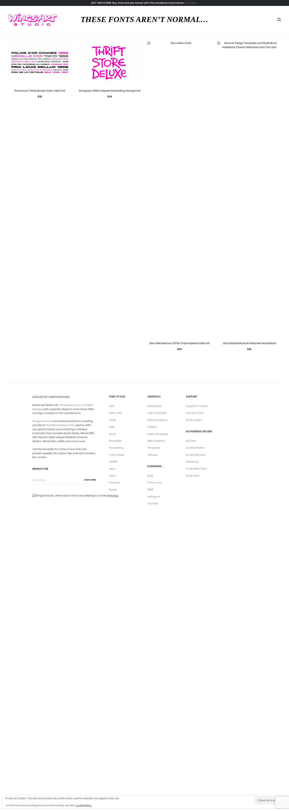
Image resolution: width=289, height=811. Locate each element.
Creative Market (195, 447)
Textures (152, 454)
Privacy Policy (194, 420)
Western (114, 496)
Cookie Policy (84, 805)
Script (112, 420)
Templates (153, 447)
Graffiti (113, 461)
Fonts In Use (154, 482)
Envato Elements (195, 454)
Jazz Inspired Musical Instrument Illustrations (249, 343)
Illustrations (154, 406)
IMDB (150, 489)
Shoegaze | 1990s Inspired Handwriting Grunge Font (110, 90)
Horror (112, 475)
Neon (112, 468)
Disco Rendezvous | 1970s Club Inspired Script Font (179, 343)
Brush (112, 434)
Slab (112, 427)
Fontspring (192, 461)
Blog (150, 475)
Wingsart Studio (42, 421)
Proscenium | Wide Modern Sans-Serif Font (40, 90)
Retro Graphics (156, 441)
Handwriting (116, 447)
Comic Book (116, 454)
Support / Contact (197, 406)
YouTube (152, 503)
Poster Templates (157, 434)
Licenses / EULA (195, 413)
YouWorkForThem (196, 468)
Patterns (152, 427)
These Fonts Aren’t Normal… (144, 19)
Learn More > (191, 3)
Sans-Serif (115, 413)
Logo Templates (157, 413)
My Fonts (191, 441)
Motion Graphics (157, 420)
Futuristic (114, 482)
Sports (113, 489)
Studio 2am (193, 475)
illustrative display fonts (60, 425)
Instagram (153, 496)
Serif (111, 406)
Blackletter (115, 441)
